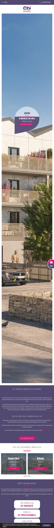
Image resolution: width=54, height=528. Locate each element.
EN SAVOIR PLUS (27, 438)
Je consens (46, 525)
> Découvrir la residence (26, 124)
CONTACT (51, 266)
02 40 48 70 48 (47, 2)
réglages (4, 526)
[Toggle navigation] (4, 2)
